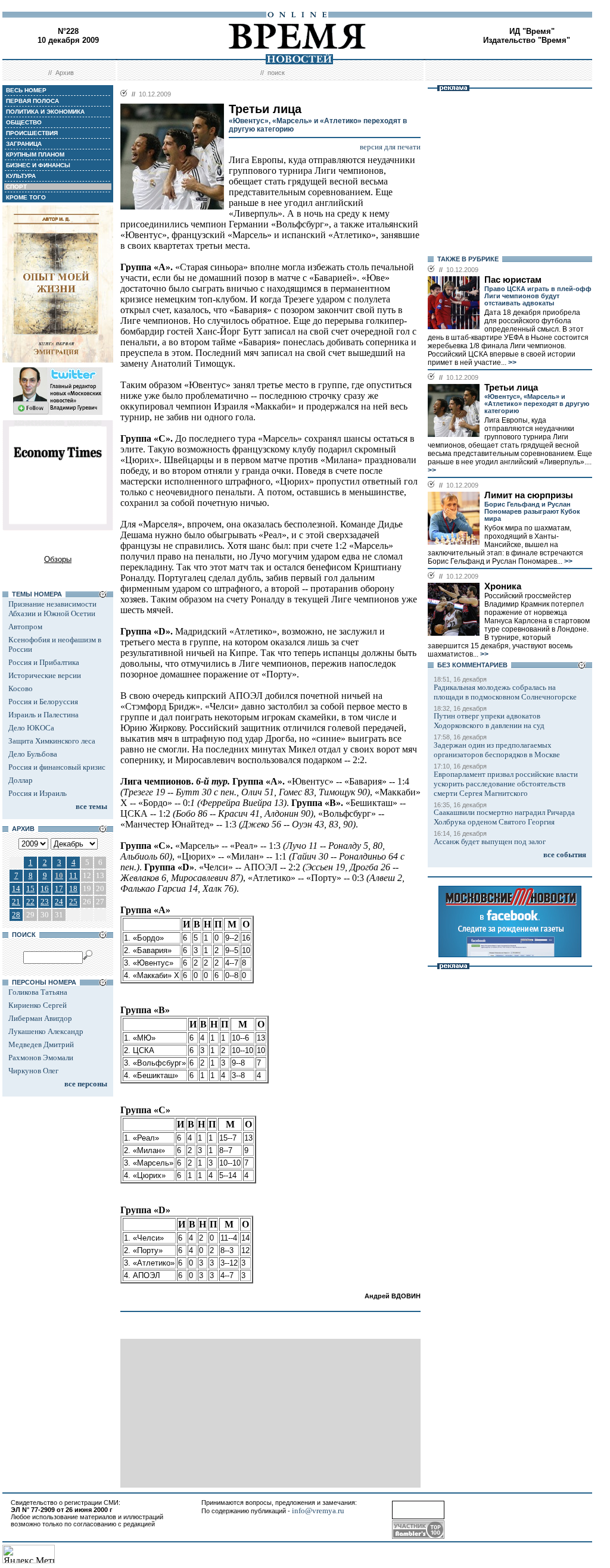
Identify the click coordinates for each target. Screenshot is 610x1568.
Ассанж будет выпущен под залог (490, 841)
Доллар (20, 780)
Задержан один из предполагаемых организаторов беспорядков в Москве (497, 750)
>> (511, 362)
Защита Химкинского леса (51, 740)
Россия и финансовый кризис (56, 767)
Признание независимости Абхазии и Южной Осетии (52, 608)
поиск (276, 72)
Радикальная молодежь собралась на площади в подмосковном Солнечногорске (505, 692)
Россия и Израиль (37, 793)
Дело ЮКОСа (31, 727)
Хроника (502, 586)
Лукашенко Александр (45, 1031)
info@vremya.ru (318, 1510)
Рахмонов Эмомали (40, 1057)
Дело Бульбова (32, 753)
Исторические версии (44, 675)
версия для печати (390, 146)
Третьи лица (511, 387)
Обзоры (57, 559)
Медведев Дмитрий (41, 1044)
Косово (20, 688)
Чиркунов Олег (33, 1070)
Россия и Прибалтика (43, 662)
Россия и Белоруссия (43, 701)
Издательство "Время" (526, 40)
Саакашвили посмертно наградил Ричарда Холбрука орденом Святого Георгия (504, 817)
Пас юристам (512, 280)
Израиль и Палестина (43, 714)
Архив (64, 72)
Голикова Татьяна (37, 992)
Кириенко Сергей (37, 1005)
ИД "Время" (532, 31)
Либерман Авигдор (40, 1018)
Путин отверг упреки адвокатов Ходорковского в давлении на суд (489, 720)
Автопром (25, 626)
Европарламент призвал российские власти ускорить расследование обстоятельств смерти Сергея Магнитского (506, 784)
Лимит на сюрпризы (528, 495)
